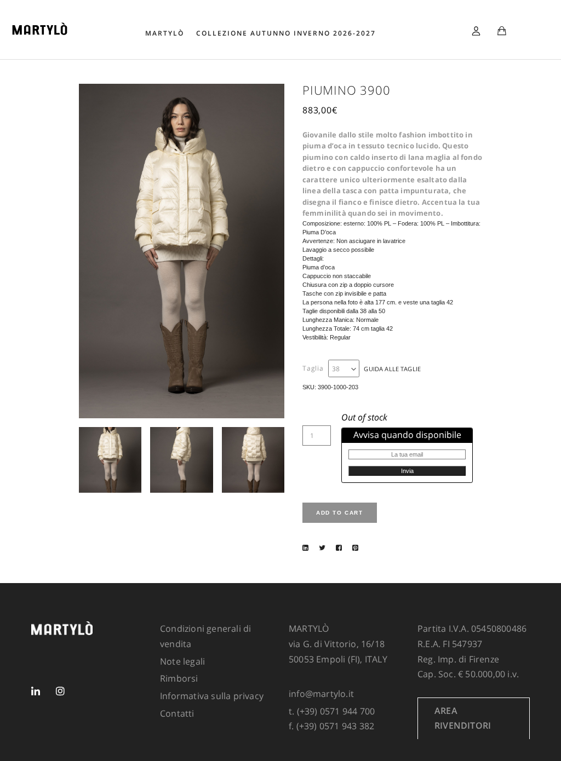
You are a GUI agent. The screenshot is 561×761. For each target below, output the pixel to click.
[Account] (476, 29)
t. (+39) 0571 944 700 (332, 711)
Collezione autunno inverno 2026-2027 (286, 33)
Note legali (182, 661)
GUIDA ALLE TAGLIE (392, 369)
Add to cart (339, 513)
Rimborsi (179, 678)
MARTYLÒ (164, 33)
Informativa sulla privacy (212, 696)
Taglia (313, 368)
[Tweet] (322, 547)
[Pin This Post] (355, 547)
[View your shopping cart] (501, 31)
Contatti (177, 713)
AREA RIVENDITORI (462, 718)
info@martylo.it (321, 694)
